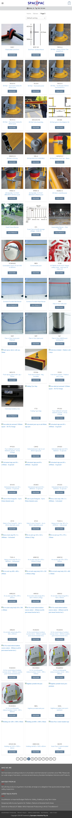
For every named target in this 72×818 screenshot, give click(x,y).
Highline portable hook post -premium (60, 709)
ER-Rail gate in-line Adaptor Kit (59, 122)
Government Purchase (8, 812)
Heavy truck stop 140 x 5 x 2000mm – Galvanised (59, 524)
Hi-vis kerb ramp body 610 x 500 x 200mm (12, 633)
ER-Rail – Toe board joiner (36, 86)
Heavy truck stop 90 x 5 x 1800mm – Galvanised (12, 560)
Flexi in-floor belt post (59, 304)
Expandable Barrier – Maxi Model (60, 228)
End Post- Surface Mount (36, 49)
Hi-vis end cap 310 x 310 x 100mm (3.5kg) (36, 560)
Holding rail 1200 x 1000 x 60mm (12, 747)
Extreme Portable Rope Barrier (35, 301)
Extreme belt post (36, 265)
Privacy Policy (22, 812)
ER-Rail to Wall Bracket (59, 193)
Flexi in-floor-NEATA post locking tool (59, 339)
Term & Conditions (34, 812)
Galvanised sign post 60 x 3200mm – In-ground (60, 488)
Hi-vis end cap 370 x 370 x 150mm (60, 560)
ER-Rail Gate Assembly (36, 122)
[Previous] (17, 758)
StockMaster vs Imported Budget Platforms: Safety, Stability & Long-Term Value (28, 799)
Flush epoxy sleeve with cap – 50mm (12, 375)
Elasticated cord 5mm (12, 49)
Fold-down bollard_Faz (12, 409)
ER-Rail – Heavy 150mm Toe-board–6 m (60, 50)
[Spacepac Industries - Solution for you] (36, 3)
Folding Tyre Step (35, 411)
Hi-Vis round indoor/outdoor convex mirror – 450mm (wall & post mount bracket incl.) (36, 633)
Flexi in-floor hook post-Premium (12, 339)
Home (29, 13)
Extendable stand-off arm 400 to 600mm (12, 266)
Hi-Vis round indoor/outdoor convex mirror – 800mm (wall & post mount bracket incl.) (12, 672)
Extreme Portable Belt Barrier (12, 301)
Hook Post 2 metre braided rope (59, 747)
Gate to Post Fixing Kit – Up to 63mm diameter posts (12, 524)
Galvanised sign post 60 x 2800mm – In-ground (36, 488)
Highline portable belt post (36, 708)
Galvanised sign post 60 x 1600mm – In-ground (60, 450)
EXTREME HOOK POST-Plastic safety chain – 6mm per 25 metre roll (59, 267)
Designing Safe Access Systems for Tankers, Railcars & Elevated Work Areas (27, 803)
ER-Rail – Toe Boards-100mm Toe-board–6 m (60, 86)
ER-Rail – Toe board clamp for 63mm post (12, 86)
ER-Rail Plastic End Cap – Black (59, 158)
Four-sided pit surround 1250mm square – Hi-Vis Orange (59, 412)
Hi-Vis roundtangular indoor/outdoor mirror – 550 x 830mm (12, 710)
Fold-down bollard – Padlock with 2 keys (60, 375)
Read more (12, 55)
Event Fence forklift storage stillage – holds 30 (36, 230)
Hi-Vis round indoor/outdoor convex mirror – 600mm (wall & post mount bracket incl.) (59, 633)
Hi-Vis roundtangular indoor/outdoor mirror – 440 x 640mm (59, 672)
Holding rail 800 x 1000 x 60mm (36, 746)
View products (12, 232)
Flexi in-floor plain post (36, 338)
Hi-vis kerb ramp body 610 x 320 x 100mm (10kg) (36, 596)
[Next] (54, 758)
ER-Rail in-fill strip (12, 158)
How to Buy (53, 812)
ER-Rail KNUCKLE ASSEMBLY (36, 158)
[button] (2, 3)
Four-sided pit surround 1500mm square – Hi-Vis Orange (12, 450)
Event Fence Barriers (12, 227)
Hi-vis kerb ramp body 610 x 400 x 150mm (60, 596)
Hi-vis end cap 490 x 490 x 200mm (12, 596)
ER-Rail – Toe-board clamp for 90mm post (12, 123)
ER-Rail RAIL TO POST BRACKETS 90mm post (36, 194)
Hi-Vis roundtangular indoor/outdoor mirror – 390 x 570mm (36, 672)
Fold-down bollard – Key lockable (36, 375)
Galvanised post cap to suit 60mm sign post (36, 450)
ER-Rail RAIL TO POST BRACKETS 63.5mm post (12, 194)
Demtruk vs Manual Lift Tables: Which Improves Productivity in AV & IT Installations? (29, 807)
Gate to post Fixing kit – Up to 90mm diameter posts (36, 524)
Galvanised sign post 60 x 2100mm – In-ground (12, 488)
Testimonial (45, 812)
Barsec (35, 13)
